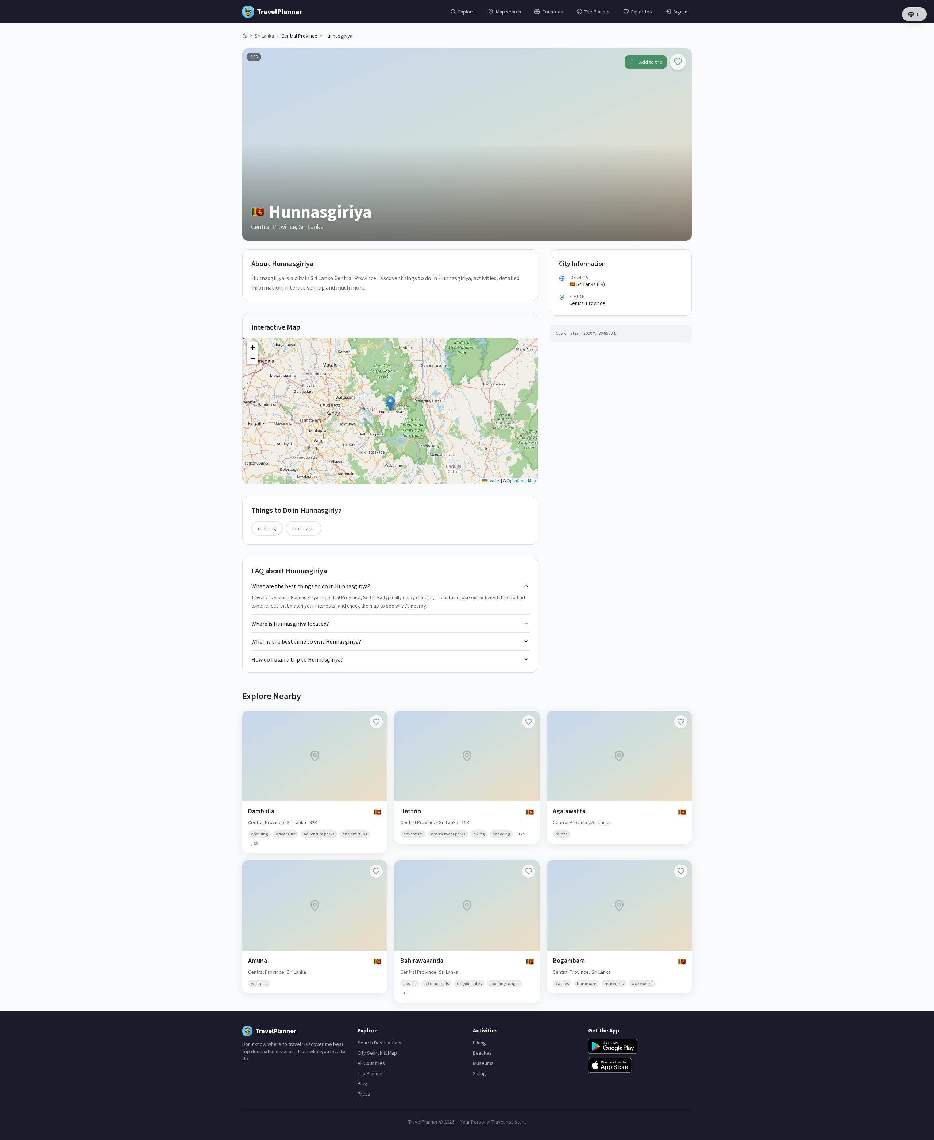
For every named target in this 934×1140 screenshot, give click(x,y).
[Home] (244, 35)
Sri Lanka (264, 35)
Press (364, 1093)
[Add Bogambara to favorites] (680, 871)
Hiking (479, 1042)
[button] (390, 403)
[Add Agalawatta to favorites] (680, 721)
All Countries (371, 1063)
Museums (483, 1063)
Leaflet (493, 480)
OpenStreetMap (521, 480)
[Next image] (680, 144)
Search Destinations (379, 1042)
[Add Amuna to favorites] (376, 871)
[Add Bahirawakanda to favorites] (528, 871)
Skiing (479, 1073)
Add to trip (651, 62)
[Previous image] (254, 144)
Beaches (482, 1053)
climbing (267, 528)
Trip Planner (370, 1073)
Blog (362, 1083)
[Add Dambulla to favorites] (376, 721)
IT (919, 14)
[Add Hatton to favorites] (528, 721)
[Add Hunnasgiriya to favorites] (678, 62)
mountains (303, 528)
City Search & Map (377, 1053)
